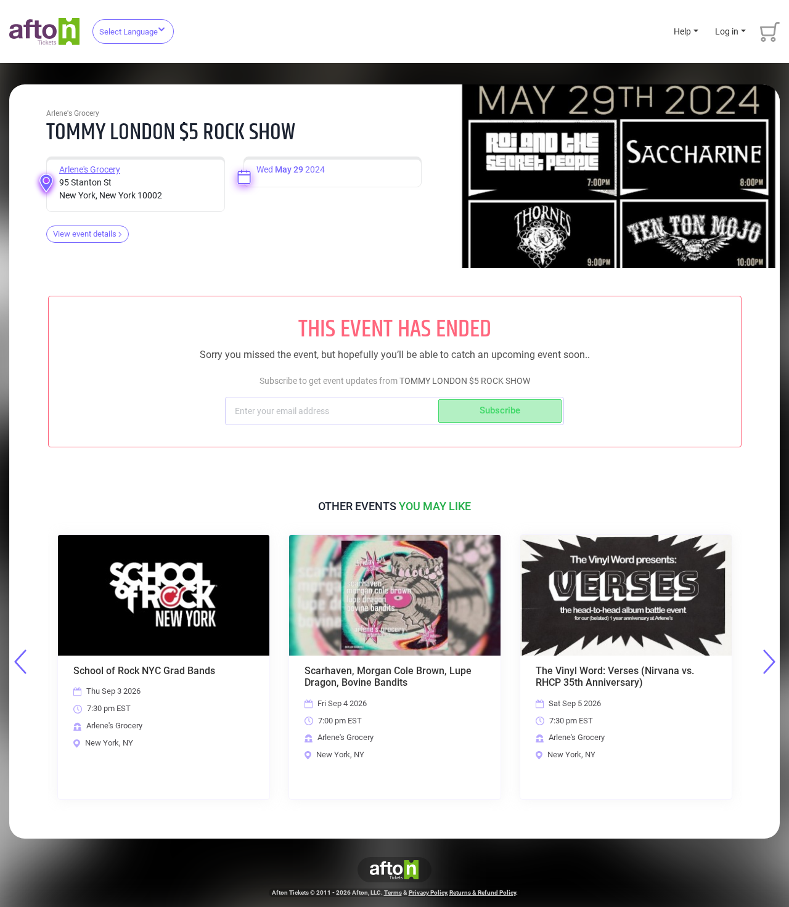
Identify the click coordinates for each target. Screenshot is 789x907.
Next (769, 661)
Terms (393, 892)
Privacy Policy (428, 892)
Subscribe (500, 410)
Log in (726, 31)
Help (682, 31)
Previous (20, 661)
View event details (85, 233)
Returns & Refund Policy (482, 892)
